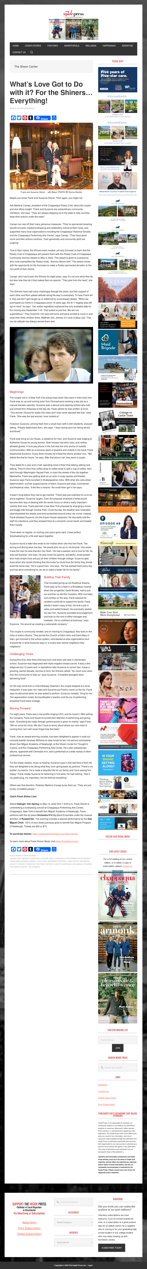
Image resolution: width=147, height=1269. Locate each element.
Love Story (41, 861)
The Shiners (34, 866)
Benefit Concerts (31, 858)
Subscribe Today (112, 1247)
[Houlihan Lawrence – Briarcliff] (117, 275)
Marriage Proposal (57, 861)
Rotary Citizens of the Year (31, 864)
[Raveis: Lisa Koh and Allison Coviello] (117, 432)
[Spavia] (117, 643)
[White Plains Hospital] (117, 91)
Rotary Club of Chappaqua (59, 864)
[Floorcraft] (117, 564)
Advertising (29, 1222)
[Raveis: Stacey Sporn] (117, 170)
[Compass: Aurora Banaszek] (117, 485)
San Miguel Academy (82, 864)
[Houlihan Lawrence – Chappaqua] (117, 222)
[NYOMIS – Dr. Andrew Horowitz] (117, 196)
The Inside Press (73, 25)
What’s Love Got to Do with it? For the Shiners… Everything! (51, 92)
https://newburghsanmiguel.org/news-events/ (55, 833)
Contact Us (103, 1091)
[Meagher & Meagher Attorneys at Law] (117, 406)
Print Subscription (106, 1104)
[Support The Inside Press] (29, 1218)
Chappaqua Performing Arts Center (72, 858)
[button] (31, 52)
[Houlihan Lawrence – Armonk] (117, 249)
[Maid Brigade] (117, 354)
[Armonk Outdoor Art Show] (117, 669)
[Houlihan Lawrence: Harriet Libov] (117, 538)
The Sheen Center (18, 866)
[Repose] (117, 301)
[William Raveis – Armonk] (117, 117)
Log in (90, 1265)
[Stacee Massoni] (117, 380)
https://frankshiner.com (67, 841)
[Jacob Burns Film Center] (117, 511)
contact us (127, 865)
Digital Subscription (107, 1097)
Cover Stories (29, 855)
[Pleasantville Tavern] (117, 459)
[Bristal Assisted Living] (117, 590)
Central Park (47, 858)
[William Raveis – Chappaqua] (117, 144)
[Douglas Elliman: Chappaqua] (117, 616)
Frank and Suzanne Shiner (23, 861)
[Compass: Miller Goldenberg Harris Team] (117, 327)
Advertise (102, 1084)
